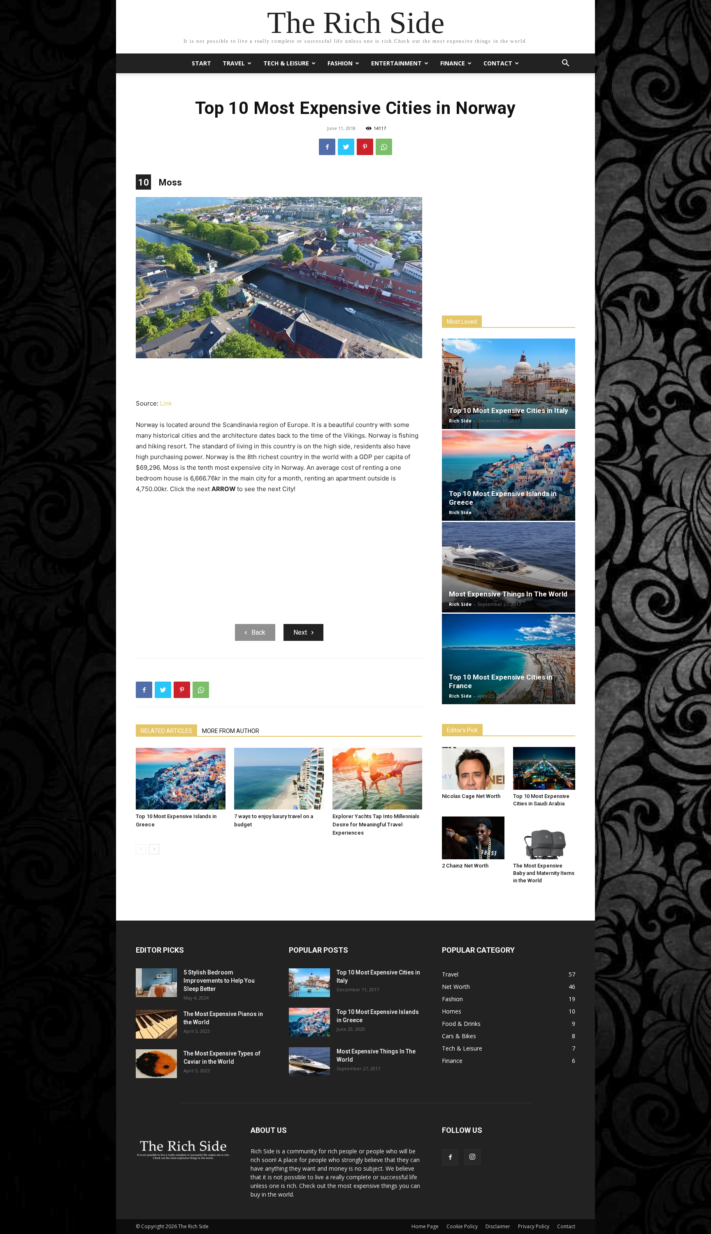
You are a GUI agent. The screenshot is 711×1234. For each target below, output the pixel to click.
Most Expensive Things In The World (508, 594)
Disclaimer (498, 1226)
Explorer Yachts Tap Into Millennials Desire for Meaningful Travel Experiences (375, 824)
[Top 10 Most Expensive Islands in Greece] (180, 779)
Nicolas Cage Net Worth (471, 796)
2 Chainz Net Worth (465, 866)
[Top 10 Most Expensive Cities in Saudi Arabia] (544, 768)
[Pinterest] (365, 147)
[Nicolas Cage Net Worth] (473, 768)
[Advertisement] (279, 379)
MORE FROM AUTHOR (230, 731)
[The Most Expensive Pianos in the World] (156, 1024)
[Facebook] (327, 147)
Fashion (340, 63)
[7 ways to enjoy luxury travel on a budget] (279, 779)
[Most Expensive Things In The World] (508, 567)
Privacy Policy (533, 1226)
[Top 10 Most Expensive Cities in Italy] (508, 384)
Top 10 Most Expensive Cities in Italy (508, 410)
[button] (565, 64)
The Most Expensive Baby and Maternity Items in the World (543, 873)
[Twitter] (346, 147)
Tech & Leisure (286, 63)
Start (201, 63)
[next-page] (154, 849)
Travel (234, 63)
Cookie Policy (462, 1226)
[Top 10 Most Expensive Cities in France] (508, 659)
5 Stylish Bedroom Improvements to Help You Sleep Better (219, 980)
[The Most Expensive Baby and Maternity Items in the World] (544, 837)
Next (300, 632)
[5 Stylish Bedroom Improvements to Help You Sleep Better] (156, 982)
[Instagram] (472, 1157)
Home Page (425, 1226)
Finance (452, 63)
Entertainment (396, 63)
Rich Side (460, 421)
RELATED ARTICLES (166, 731)
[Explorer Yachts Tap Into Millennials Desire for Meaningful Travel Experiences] (377, 779)
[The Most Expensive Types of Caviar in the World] (156, 1063)
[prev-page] (141, 849)
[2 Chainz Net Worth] (473, 837)
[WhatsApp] (384, 147)
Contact (497, 63)
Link (166, 403)
